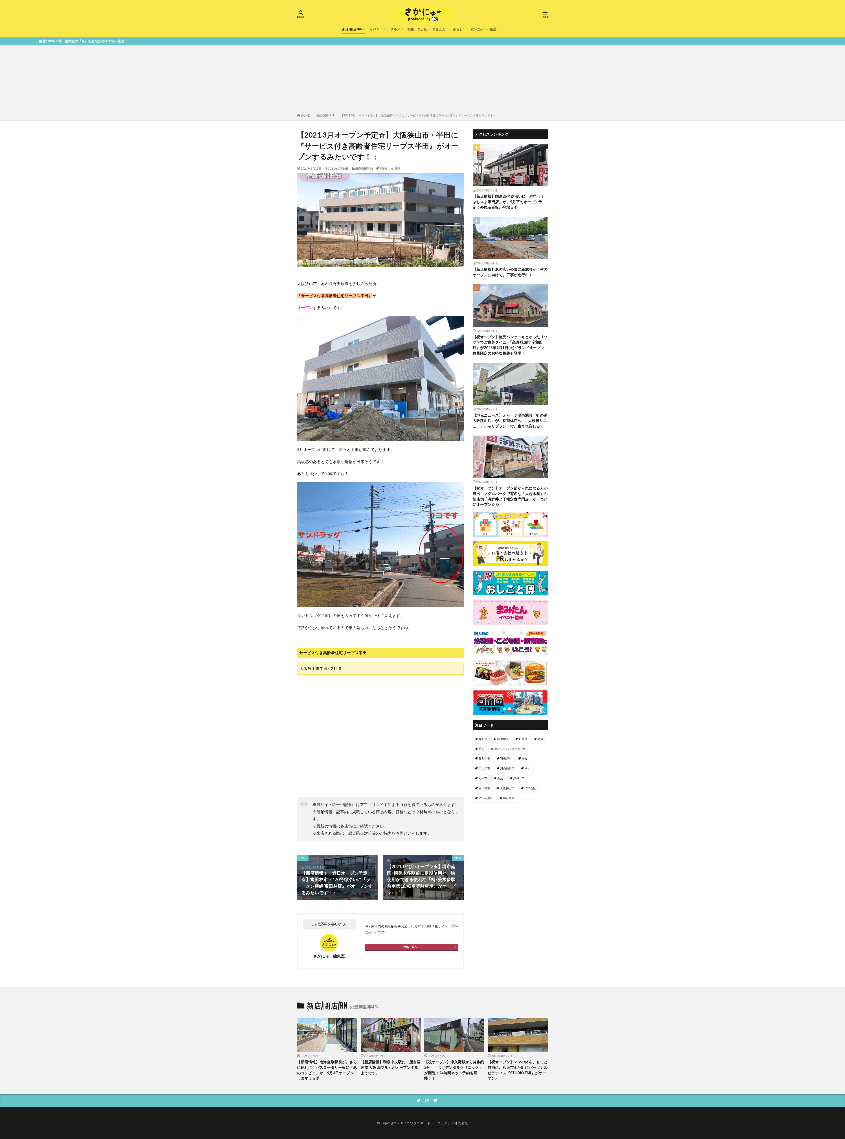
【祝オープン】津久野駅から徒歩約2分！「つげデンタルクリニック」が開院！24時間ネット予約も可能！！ (454, 1070)
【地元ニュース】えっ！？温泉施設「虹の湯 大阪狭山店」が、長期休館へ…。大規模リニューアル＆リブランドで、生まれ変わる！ (510, 421)
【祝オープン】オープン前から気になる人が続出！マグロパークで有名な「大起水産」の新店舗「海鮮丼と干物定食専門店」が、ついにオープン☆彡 (510, 496)
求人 (527, 768)
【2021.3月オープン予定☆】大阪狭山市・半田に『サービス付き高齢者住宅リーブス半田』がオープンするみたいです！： (419, 115)
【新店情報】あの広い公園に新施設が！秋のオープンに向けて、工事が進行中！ (510, 272)
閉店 (481, 749)
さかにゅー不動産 (483, 29)
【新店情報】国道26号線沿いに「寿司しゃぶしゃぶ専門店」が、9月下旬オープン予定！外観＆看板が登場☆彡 (508, 202)
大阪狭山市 (386, 168)
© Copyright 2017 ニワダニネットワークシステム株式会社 (422, 1123)
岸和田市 (519, 778)
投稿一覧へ (410, 947)
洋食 (524, 758)
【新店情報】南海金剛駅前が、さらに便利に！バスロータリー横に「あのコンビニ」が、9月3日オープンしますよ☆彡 (327, 1070)
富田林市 (484, 788)
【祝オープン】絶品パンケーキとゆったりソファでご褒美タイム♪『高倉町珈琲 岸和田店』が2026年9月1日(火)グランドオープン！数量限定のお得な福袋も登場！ (510, 345)
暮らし (458, 29)
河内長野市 (507, 768)
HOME (305, 115)
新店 (397, 168)
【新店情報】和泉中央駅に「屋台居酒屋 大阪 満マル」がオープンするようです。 (391, 1067)
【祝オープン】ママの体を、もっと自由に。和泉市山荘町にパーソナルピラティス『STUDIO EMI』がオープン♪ (517, 1070)
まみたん (439, 29)
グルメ (395, 29)
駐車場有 (503, 739)
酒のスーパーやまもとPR (510, 749)
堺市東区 (508, 798)
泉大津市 (484, 768)
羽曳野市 (506, 758)
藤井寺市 (484, 758)
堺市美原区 (486, 798)
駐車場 (523, 739)
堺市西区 (530, 788)
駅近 (540, 739)
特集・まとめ (417, 29)
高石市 (483, 739)
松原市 (483, 778)
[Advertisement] (422, 80)
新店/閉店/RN (352, 29)
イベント (376, 29)
